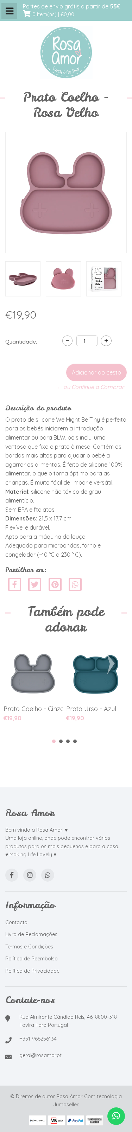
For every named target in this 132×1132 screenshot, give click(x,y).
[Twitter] (35, 584)
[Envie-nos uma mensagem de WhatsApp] (116, 1116)
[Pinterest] (55, 584)
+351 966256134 (38, 1039)
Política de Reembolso (31, 958)
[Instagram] (29, 875)
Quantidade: (21, 341)
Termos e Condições (29, 947)
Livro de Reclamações (31, 934)
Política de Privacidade (32, 971)
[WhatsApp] (47, 875)
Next (112, 664)
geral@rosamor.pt (40, 1055)
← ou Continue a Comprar (90, 386)
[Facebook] (14, 584)
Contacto (16, 922)
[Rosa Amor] (66, 52)
